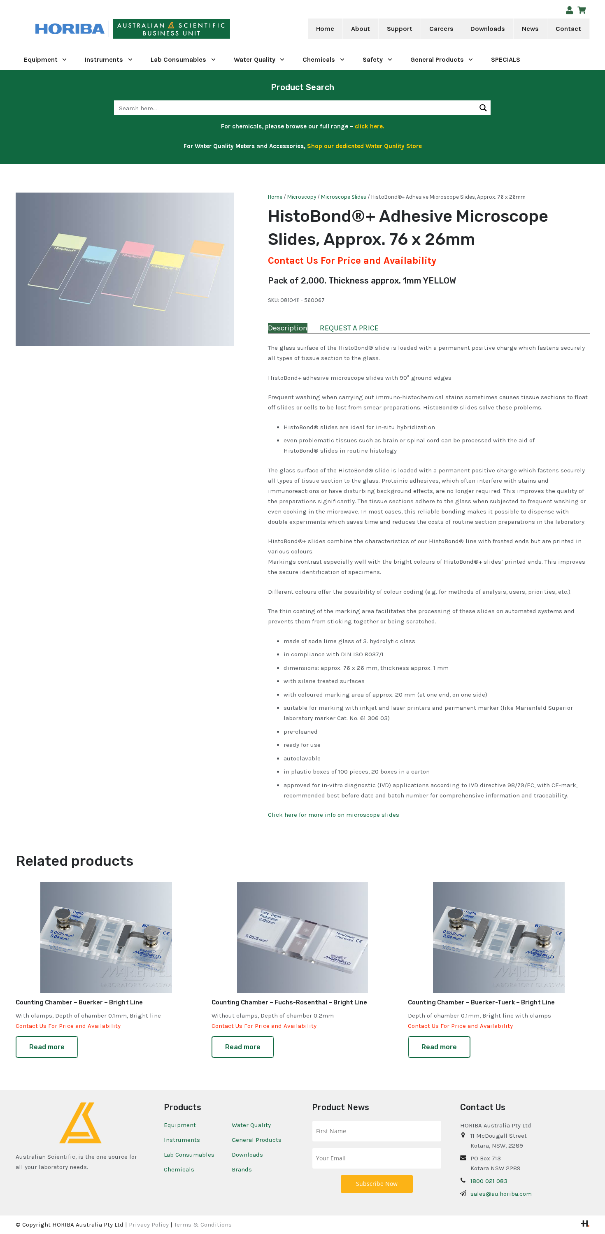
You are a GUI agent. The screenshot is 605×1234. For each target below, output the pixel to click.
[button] (375, 29)
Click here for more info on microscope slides (333, 814)
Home (275, 197)
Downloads (247, 1154)
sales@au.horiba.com (501, 1193)
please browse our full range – (324, 126)
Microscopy (301, 197)
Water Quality (251, 1125)
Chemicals (179, 1169)
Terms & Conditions (203, 1224)
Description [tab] (287, 327)
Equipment (180, 1125)
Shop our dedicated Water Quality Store (364, 146)
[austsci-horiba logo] (70, 29)
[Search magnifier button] (483, 108)
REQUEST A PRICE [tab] (349, 327)
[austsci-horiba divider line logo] (108, 29)
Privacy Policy (149, 1224)
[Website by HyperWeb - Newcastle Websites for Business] (585, 1224)
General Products (257, 1139)
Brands (242, 1169)
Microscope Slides (343, 197)
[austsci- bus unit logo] (171, 29)
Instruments (182, 1139)
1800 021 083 (488, 1181)
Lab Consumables (189, 1154)
